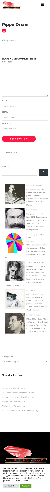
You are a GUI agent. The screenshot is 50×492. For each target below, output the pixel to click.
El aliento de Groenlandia (13, 406)
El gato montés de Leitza (13, 401)
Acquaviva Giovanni (34, 185)
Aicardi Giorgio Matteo (35, 262)
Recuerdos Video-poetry (13, 388)
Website (6, 123)
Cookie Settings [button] (11, 486)
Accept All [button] (26, 486)
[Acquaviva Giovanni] (15, 194)
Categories (7, 356)
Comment (7, 62)
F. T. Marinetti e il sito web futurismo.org (20, 410)
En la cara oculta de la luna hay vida (18, 393)
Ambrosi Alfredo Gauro (35, 290)
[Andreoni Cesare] (15, 323)
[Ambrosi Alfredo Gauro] (15, 299)
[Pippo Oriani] (8, 40)
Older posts (11, 153)
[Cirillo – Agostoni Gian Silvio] (15, 243)
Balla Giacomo (32, 210)
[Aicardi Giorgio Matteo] (15, 271)
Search (5, 166)
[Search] (43, 172)
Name (4, 101)
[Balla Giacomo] (15, 218)
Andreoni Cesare (33, 315)
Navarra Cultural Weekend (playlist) (18, 397)
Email (5, 112)
